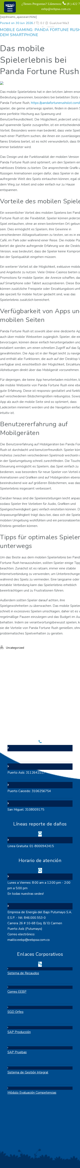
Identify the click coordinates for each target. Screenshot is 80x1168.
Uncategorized (15, 648)
